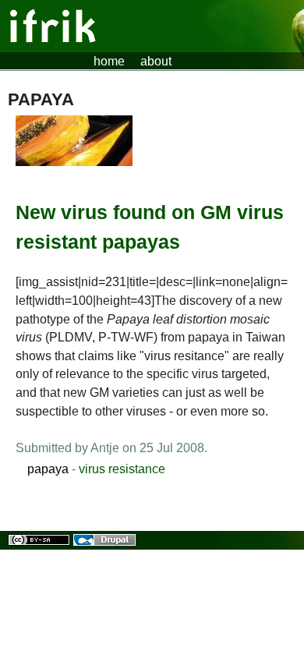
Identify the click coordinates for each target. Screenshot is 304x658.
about (155, 61)
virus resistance (122, 469)
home (109, 61)
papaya (48, 469)
